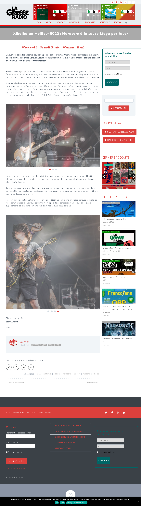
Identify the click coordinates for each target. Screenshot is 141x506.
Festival (57, 373)
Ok (57, 503)
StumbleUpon (31, 367)
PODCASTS (90, 22)
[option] (118, 175)
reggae (103, 12)
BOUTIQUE (104, 22)
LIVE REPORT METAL (39, 345)
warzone (86, 373)
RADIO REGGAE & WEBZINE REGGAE (70, 437)
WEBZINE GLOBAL (120, 290)
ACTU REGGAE (106, 231)
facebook (116, 2)
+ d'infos (62, 15)
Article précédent (16, 382)
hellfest (77, 373)
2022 (39, 373)
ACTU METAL (106, 202)
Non (62, 503)
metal (69, 12)
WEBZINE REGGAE (115, 231)
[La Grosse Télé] (129, 2)
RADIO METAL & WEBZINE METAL (69, 431)
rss (125, 2)
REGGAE (61, 22)
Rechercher (120, 108)
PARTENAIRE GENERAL (108, 290)
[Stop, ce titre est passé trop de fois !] (60, 11)
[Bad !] (65, 11)
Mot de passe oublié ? (15, 468)
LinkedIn (23, 367)
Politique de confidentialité (76, 503)
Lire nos (107, 452)
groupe (23, 71)
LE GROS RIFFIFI (108, 165)
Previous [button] (104, 176)
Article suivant (91, 382)
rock (35, 12)
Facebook (16, 367)
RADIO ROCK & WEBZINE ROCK (68, 426)
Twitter (9, 367)
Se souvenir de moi (15, 452)
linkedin (121, 2)
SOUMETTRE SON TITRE (19, 412)
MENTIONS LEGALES (42, 412)
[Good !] (55, 11)
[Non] (138, 501)
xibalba (96, 373)
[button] (126, 23)
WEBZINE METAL (54, 345)
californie (47, 373)
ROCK (38, 22)
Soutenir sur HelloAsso (120, 131)
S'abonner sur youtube (120, 140)
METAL (48, 22)
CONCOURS (74, 22)
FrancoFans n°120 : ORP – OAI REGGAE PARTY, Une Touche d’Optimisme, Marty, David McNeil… (117, 309)
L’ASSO (117, 22)
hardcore (67, 373)
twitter (112, 2)
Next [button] (133, 176)
